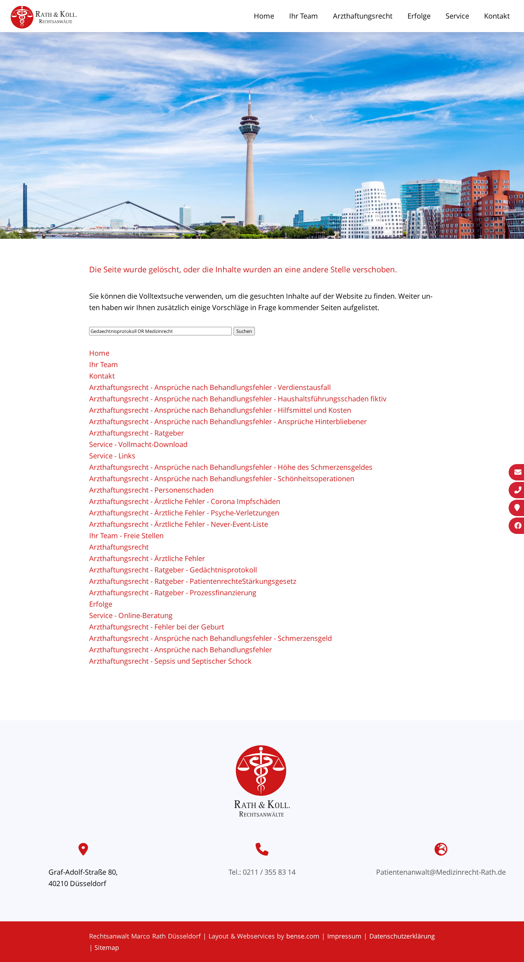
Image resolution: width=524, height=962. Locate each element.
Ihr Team (303, 16)
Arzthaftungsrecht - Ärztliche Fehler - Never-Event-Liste (178, 524)
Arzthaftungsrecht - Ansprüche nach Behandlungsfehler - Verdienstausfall (210, 387)
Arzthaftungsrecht (362, 16)
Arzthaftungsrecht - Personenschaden (151, 490)
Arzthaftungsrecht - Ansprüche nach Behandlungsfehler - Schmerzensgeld (210, 638)
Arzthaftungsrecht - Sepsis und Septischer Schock (170, 661)
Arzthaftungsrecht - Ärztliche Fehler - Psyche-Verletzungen (184, 513)
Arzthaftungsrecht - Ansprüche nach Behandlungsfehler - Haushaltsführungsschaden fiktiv (237, 398)
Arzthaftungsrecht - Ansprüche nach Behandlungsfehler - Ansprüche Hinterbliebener (228, 421)
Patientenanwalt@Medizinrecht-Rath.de (441, 872)
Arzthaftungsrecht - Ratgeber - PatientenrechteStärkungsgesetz (192, 581)
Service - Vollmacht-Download (138, 444)
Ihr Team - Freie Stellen (126, 535)
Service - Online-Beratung (131, 615)
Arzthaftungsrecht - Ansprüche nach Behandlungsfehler (180, 649)
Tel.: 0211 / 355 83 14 (262, 872)
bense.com (302, 936)
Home (264, 16)
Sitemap (106, 947)
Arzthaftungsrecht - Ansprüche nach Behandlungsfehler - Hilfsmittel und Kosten (220, 410)
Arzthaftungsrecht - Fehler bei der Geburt (156, 627)
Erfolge (419, 16)
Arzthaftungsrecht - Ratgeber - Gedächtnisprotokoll (173, 570)
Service (457, 16)
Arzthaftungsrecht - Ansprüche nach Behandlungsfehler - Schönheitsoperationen (221, 478)
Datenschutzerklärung (402, 936)
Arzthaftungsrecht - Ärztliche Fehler (147, 558)
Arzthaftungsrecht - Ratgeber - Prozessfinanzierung (172, 592)
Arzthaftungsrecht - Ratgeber (136, 433)
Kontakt (497, 16)
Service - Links (112, 456)
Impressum (344, 936)
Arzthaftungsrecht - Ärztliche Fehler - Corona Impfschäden (184, 501)
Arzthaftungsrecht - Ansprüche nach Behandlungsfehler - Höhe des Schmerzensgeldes (231, 467)
